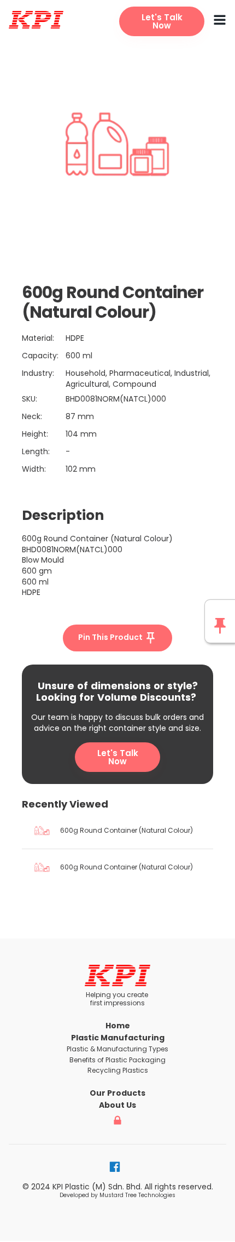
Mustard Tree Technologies (137, 1195)
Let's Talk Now (117, 757)
